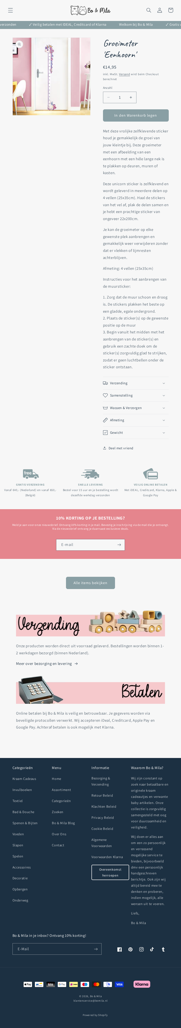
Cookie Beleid (102, 828)
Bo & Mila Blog (63, 823)
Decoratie (20, 878)
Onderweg (20, 900)
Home (56, 778)
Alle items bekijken (91, 582)
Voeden (18, 834)
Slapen (17, 845)
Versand (124, 74)
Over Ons (59, 834)
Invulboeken (22, 789)
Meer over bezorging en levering (44, 663)
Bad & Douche (23, 812)
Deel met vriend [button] (121, 448)
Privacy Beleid (102, 817)
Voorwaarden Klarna (107, 857)
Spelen (17, 856)
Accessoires (21, 867)
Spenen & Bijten (25, 823)
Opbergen (20, 889)
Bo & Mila (96, 996)
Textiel (17, 801)
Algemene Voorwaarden (101, 842)
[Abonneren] (119, 545)
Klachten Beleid (103, 806)
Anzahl (107, 88)
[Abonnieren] (95, 949)
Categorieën (61, 801)
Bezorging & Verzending (100, 781)
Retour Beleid (102, 795)
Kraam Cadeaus (24, 778)
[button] (10, 10)
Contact (58, 845)
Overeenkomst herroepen (110, 872)
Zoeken (57, 812)
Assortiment (61, 789)
